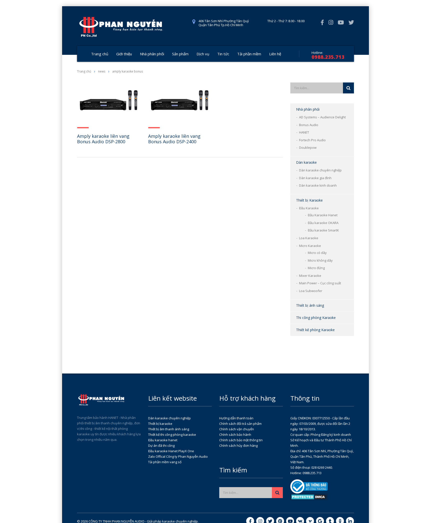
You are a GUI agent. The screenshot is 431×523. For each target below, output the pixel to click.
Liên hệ (275, 53)
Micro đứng (316, 268)
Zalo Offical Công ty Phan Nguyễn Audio (178, 456)
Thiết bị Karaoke (309, 200)
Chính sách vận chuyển (236, 429)
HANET (304, 132)
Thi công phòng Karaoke (316, 317)
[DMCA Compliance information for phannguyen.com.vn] (309, 496)
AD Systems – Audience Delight (322, 117)
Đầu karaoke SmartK (323, 230)
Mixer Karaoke (310, 275)
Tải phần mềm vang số (165, 462)
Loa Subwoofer (310, 291)
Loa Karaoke (308, 238)
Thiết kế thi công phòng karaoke (172, 434)
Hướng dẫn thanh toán (236, 418)
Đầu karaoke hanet (162, 440)
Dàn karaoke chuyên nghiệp (320, 170)
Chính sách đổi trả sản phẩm (240, 423)
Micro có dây (317, 252)
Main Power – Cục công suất (320, 283)
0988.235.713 (328, 57)
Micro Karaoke (310, 245)
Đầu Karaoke (309, 208)
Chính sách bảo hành (235, 434)
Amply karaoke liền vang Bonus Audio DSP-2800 (103, 139)
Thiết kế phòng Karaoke (315, 329)
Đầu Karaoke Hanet (322, 215)
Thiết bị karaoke (160, 423)
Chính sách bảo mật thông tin (241, 440)
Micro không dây (320, 260)
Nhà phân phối (152, 53)
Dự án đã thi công (161, 445)
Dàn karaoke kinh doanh (318, 185)
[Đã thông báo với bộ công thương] (309, 486)
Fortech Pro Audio (312, 140)
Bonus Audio (308, 125)
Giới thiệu (124, 53)
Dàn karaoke (306, 162)
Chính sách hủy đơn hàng (238, 445)
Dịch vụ (203, 53)
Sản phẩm (180, 53)
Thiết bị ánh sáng (310, 305)
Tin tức (223, 53)
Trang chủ (99, 53)
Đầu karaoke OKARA (323, 223)
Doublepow (308, 147)
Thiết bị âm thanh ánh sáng (168, 429)
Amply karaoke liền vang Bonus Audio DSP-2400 (174, 139)
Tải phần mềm (249, 53)
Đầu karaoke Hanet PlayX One (171, 451)
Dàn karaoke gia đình (315, 178)
